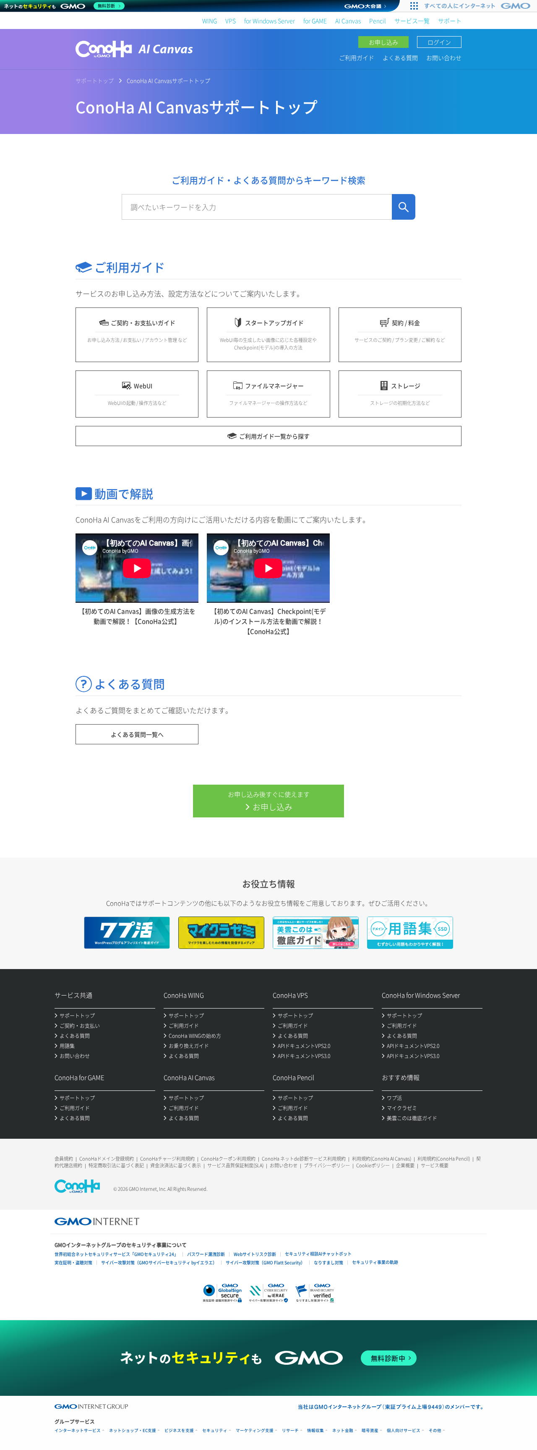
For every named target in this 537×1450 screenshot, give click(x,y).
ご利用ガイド (356, 57)
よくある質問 (400, 57)
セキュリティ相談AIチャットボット (318, 1253)
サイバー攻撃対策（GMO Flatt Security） (265, 1262)
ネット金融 (342, 1430)
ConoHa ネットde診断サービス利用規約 (304, 1158)
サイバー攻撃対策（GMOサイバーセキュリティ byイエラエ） (159, 1262)
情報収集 (315, 1430)
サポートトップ (95, 80)
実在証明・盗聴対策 (73, 1262)
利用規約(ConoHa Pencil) (443, 1158)
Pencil (377, 20)
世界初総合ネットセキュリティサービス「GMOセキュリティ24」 (116, 1254)
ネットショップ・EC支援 (132, 1430)
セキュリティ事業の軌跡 (375, 1262)
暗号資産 (370, 1430)
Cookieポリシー (373, 1165)
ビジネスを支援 (179, 1430)
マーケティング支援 (255, 1430)
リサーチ (290, 1430)
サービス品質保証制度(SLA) (235, 1165)
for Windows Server (269, 20)
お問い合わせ (443, 57)
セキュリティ (214, 1430)
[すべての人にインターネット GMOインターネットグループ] (478, 6)
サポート (449, 20)
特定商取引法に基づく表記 (116, 1165)
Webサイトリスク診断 (255, 1254)
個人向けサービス (403, 1430)
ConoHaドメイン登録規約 (106, 1158)
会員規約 (64, 1158)
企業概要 (405, 1165)
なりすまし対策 (328, 1262)
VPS (230, 20)
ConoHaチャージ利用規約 (167, 1158)
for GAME (315, 20)
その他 (435, 1430)
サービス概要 (434, 1165)
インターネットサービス (78, 1430)
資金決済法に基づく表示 (175, 1165)
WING (209, 20)
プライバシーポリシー (327, 1165)
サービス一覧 (412, 20)
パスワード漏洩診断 (206, 1254)
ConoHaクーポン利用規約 (228, 1158)
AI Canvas (348, 20)
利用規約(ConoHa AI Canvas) (381, 1158)
